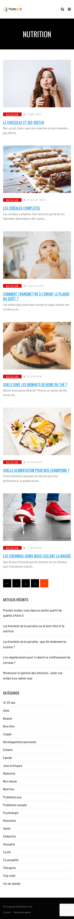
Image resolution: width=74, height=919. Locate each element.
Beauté (7, 718)
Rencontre (9, 820)
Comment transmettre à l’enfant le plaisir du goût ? (36, 296)
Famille (7, 758)
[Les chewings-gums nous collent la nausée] (37, 517)
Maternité (9, 773)
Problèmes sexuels (15, 805)
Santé (6, 828)
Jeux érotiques (12, 765)
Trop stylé (9, 875)
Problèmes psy (12, 797)
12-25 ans (9, 702)
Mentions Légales (22, 912)
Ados (6, 710)
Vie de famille (11, 883)
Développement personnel (19, 742)
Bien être (9, 726)
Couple (7, 734)
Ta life (7, 852)
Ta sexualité (10, 860)
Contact (7, 912)
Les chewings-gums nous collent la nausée (37, 556)
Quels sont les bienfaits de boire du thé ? (35, 384)
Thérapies (9, 868)
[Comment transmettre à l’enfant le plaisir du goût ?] (37, 255)
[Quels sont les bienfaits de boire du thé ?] (37, 345)
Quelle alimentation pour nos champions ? (36, 470)
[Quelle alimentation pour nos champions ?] (37, 431)
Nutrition (12, 114)
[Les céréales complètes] (37, 169)
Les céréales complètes (21, 208)
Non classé (10, 781)
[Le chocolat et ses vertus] (37, 83)
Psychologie (10, 813)
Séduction (9, 836)
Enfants (8, 750)
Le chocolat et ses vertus (23, 122)
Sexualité (9, 844)
